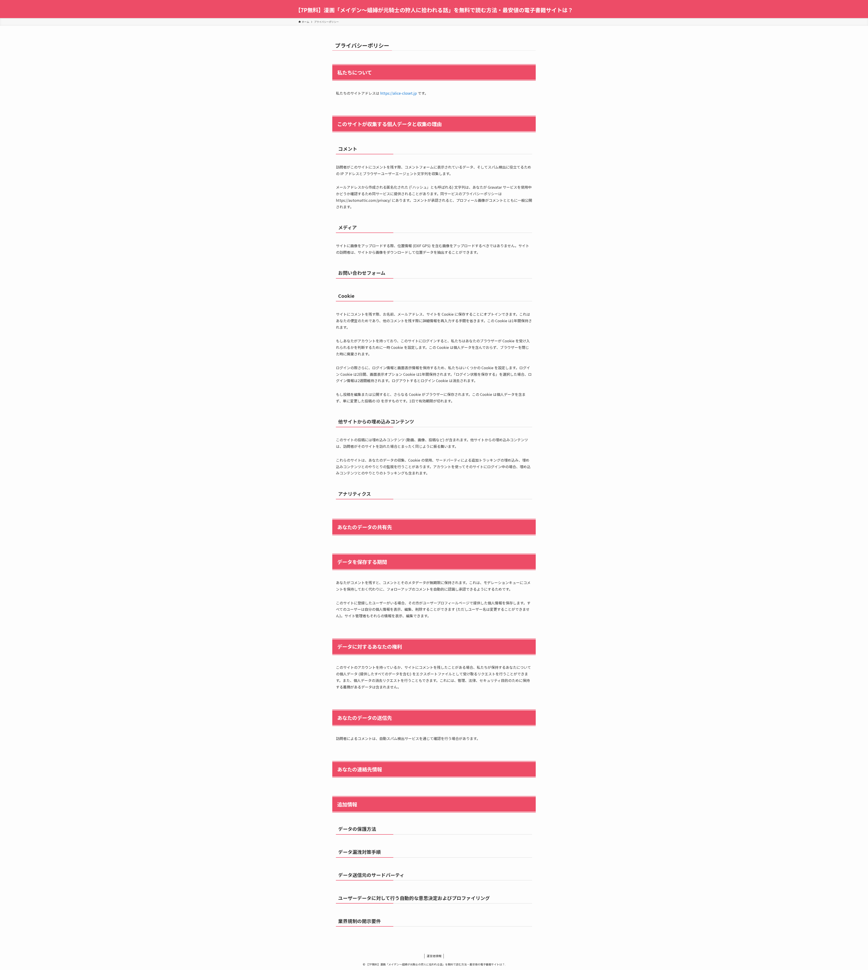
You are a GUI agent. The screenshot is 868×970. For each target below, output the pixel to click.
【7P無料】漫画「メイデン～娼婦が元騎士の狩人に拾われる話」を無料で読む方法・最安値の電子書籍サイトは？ (434, 10)
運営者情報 (434, 956)
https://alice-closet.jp (398, 93)
